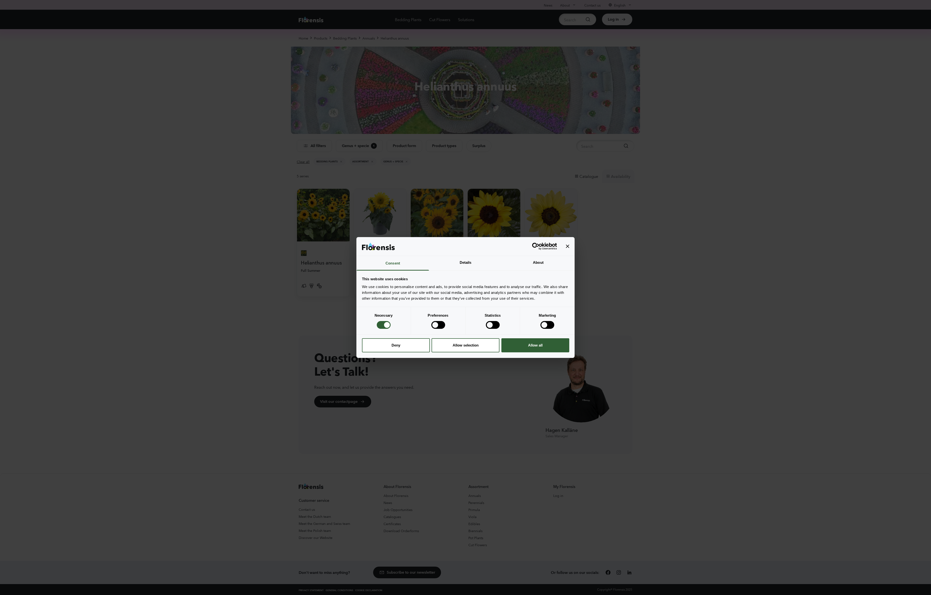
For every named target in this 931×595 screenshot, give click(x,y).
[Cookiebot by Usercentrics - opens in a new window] (535, 246)
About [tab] (538, 262)
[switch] (438, 325)
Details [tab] (466, 262)
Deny (396, 345)
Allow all (535, 345)
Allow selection (466, 345)
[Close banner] (567, 246)
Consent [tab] (392, 263)
